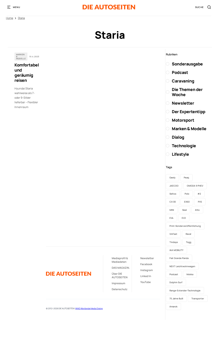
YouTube (145, 282)
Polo (187, 193)
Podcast (173, 274)
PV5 (200, 201)
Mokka (189, 274)
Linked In (145, 276)
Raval (188, 233)
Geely (172, 177)
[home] (108, 7)
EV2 (184, 217)
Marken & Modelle (21, 56)
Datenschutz (119, 289)
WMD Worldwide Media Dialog (89, 308)
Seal (184, 209)
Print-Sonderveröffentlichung (185, 225)
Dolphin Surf (175, 282)
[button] (14, 7)
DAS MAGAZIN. (121, 268)
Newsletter (147, 258)
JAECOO (173, 185)
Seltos (172, 193)
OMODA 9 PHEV (195, 185)
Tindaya (173, 242)
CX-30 (172, 201)
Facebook (146, 264)
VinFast (173, 233)
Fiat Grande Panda (179, 258)
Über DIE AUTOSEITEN (120, 275)
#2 (199, 193)
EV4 (171, 217)
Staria (21, 18)
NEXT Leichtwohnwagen (182, 266)
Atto (197, 209)
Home (9, 18)
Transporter (197, 298)
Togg (188, 242)
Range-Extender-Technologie (184, 290)
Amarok (173, 306)
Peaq (186, 177)
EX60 (187, 201)
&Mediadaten (120, 260)
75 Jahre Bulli (176, 298)
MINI (171, 209)
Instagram (146, 270)
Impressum (118, 283)
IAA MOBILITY (176, 250)
